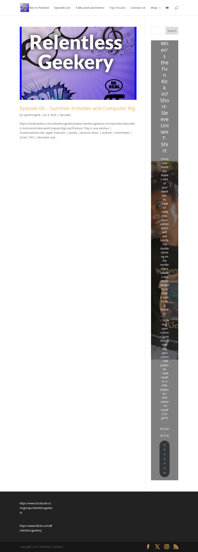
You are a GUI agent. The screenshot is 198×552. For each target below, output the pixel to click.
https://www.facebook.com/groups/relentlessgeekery (36, 507)
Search (172, 31)
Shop (154, 7)
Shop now (165, 458)
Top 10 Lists (117, 7)
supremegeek (31, 115)
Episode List (62, 7)
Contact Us (138, 7)
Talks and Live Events (89, 7)
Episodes (65, 115)
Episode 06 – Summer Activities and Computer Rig (77, 108)
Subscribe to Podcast (35, 7)
